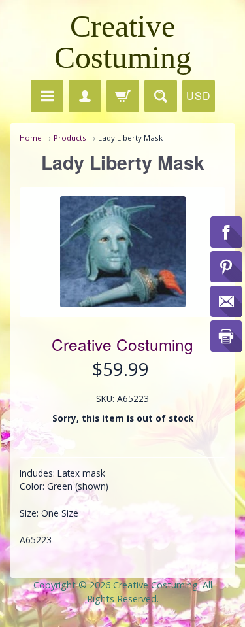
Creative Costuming (122, 41)
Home (31, 138)
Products (70, 138)
